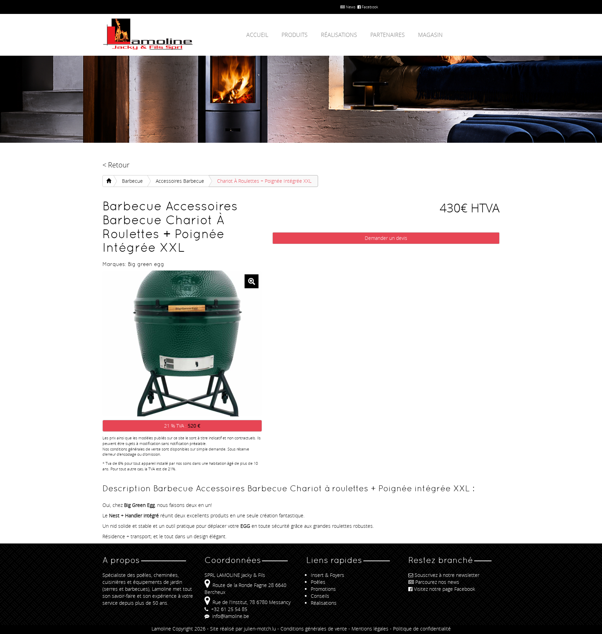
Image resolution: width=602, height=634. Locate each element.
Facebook (369, 6)
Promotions (323, 589)
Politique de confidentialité (422, 628)
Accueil (257, 35)
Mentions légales (370, 628)
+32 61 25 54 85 (228, 609)
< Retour (116, 165)
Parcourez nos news (437, 582)
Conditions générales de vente (313, 628)
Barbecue (132, 181)
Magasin (430, 35)
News (350, 6)
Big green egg (146, 264)
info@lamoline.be (230, 616)
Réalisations (339, 35)
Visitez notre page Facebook (444, 589)
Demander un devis (386, 238)
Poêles (318, 582)
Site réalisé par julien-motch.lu (243, 628)
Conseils (320, 596)
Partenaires (387, 35)
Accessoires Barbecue (180, 181)
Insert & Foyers (327, 575)
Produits (294, 35)
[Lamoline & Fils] (165, 34)
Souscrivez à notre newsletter (447, 575)
